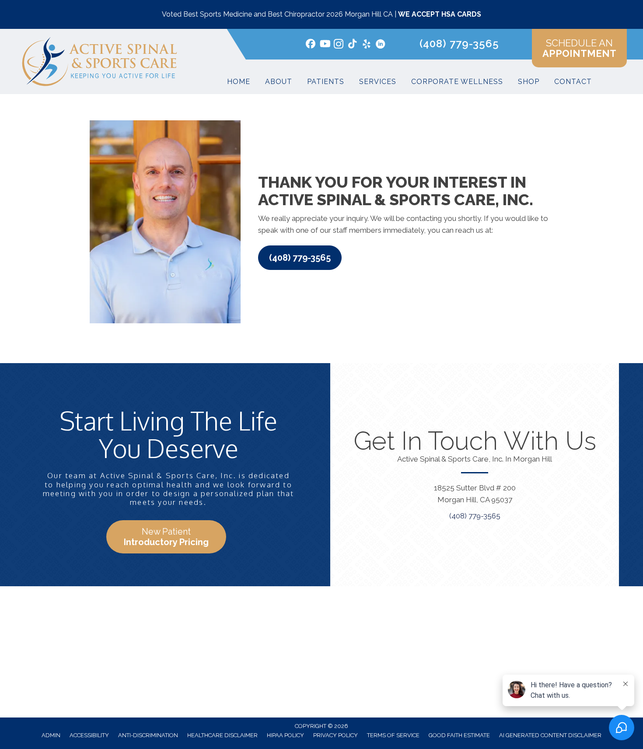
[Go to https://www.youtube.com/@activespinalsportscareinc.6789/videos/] (324, 45)
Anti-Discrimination (148, 735)
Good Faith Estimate (459, 735)
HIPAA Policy (285, 735)
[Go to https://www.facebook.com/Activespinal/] (310, 45)
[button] (300, 257)
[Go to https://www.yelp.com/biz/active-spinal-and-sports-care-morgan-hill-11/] (366, 45)
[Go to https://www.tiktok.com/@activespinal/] (352, 45)
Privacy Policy (335, 735)
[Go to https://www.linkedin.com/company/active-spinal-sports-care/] (380, 45)
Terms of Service (393, 735)
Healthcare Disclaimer (222, 735)
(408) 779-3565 (459, 43)
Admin (51, 735)
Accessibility (89, 735)
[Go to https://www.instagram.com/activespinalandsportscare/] (338, 45)
